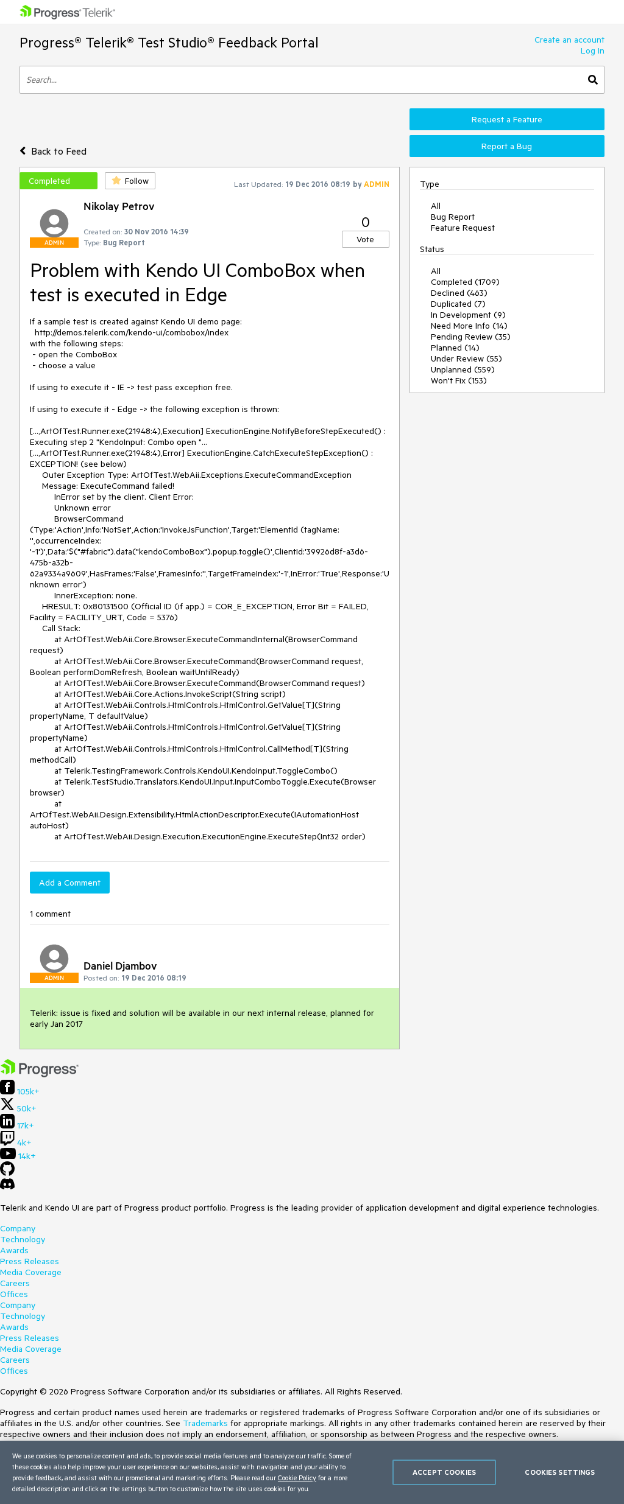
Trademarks (205, 1423)
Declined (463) (459, 292)
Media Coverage (31, 1272)
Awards (14, 1250)
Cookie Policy (297, 1477)
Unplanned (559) (463, 369)
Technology (22, 1239)
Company (17, 1228)
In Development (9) (468, 314)
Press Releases (29, 1261)
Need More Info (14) (469, 325)
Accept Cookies (444, 1472)
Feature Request (463, 227)
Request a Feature (507, 119)
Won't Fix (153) (459, 380)
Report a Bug (506, 146)
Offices (14, 1294)
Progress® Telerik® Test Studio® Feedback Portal (169, 42)
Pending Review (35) (471, 336)
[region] (312, 1472)
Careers (15, 1283)
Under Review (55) (466, 358)
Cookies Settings (560, 1472)
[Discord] (7, 1186)
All (436, 205)
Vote (365, 239)
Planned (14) (455, 347)
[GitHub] (7, 1172)
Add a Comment (70, 882)
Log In (592, 50)
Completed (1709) (465, 281)
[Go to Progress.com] (39, 1074)
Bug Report (453, 216)
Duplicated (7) (458, 303)
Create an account (569, 39)
